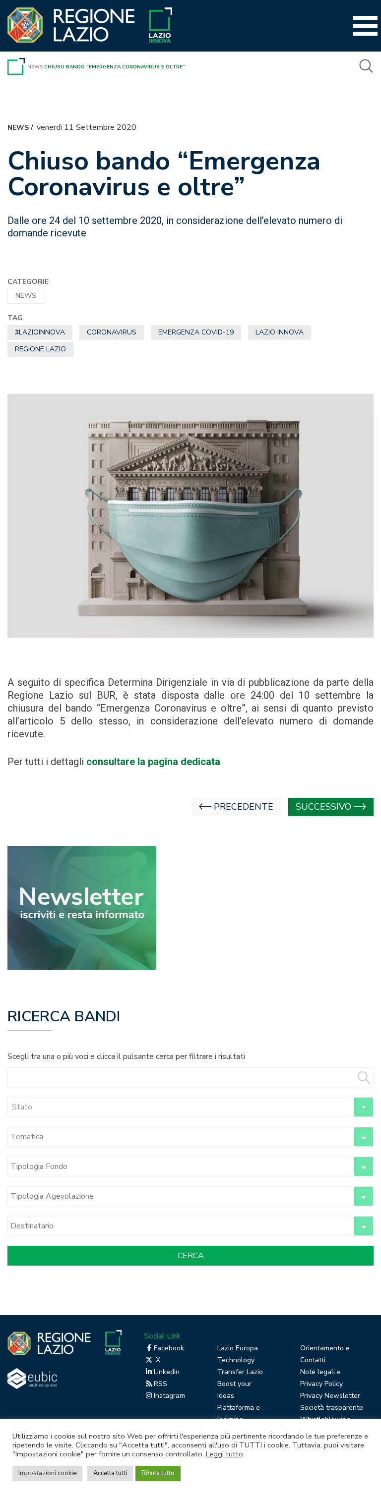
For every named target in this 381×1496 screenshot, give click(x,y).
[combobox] (190, 1107)
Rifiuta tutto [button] (158, 1473)
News (35, 66)
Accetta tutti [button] (110, 1473)
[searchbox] (179, 1136)
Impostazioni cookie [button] (47, 1473)
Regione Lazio (40, 349)
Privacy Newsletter (330, 1395)
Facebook (169, 1348)
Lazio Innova (279, 332)
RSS (160, 1383)
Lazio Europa (237, 1348)
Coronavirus (111, 332)
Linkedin (167, 1372)
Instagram (169, 1395)
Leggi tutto (224, 1453)
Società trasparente (331, 1407)
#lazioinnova (40, 332)
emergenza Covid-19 (196, 332)
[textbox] (190, 1107)
